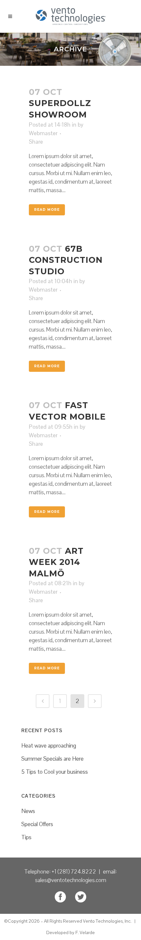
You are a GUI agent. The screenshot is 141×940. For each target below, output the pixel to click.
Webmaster (43, 133)
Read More (47, 210)
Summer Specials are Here (52, 758)
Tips (26, 837)
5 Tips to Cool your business (54, 771)
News (28, 811)
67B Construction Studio (66, 260)
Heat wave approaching (48, 745)
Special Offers (37, 824)
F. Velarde (85, 932)
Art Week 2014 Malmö (56, 562)
